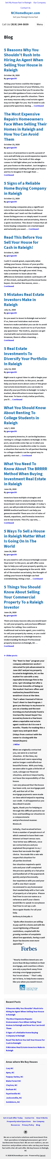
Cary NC (9, 1068)
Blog (38, 1125)
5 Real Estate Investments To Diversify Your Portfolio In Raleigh (25, 356)
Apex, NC (10, 1072)
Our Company (39, 2)
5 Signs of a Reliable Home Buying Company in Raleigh (25, 188)
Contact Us (25, 7)
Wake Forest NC (13, 1081)
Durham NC (11, 1089)
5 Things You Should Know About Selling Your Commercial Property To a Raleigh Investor (23, 597)
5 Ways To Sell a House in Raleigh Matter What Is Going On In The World (24, 538)
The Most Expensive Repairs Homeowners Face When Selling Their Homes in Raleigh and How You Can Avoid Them (25, 126)
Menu (40, 24)
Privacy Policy (28, 1125)
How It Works (42, 1118)
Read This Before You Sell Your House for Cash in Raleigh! (23, 242)
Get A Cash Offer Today (13, 1118)
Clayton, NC (11, 1085)
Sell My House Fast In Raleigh (18, 2)
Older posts (11, 655)
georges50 (12, 78)
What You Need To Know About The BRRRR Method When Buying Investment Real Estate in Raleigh (25, 474)
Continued (39, 105)
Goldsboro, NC (13, 1102)
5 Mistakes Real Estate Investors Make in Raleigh (24, 300)
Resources (15, 1125)
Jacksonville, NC (14, 1097)
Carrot (42, 1155)
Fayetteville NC (13, 1093)
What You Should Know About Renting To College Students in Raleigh (25, 415)
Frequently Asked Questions (19, 1121)
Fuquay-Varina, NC (14, 1076)
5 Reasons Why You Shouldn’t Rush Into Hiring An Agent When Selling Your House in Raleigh (23, 60)
